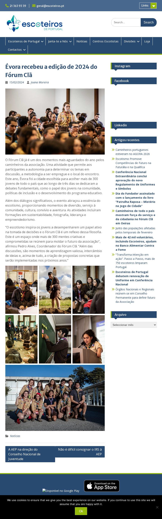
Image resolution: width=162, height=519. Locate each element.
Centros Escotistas (106, 41)
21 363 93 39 (18, 6)
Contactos (15, 49)
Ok (81, 511)
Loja (147, 41)
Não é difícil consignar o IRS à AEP (80, 451)
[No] (157, 507)
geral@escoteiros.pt (50, 6)
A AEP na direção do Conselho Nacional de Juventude (24, 454)
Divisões (130, 41)
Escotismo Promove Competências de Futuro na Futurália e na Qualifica (133, 163)
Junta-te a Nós (58, 41)
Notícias (81, 41)
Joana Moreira (40, 82)
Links (144, 5)
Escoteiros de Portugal (24, 41)
